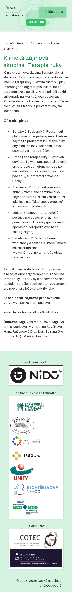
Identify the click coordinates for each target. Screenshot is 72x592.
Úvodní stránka (13, 43)
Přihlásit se (51, 11)
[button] (36, 22)
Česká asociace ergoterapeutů (17, 11)
